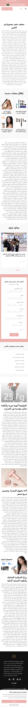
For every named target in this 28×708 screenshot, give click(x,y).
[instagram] (13, 679)
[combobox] (20, 304)
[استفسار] (26, 348)
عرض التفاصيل (21, 103)
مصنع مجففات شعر (19, 370)
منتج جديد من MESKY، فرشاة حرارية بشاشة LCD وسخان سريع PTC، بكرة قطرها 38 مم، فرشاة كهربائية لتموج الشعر (7, 112)
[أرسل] (24, 4)
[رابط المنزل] (20, 8)
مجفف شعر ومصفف (19, 360)
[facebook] (20, 679)
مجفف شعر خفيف (20, 363)
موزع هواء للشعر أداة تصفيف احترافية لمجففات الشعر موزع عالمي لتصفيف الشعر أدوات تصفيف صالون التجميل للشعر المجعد (7, 130)
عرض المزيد (22, 261)
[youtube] (17, 679)
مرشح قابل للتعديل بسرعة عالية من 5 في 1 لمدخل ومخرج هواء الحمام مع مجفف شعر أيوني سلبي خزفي (21, 130)
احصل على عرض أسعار (7, 8)
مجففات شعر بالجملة (19, 366)
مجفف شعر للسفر (20, 354)
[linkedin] (9, 679)
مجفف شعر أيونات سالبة (18, 357)
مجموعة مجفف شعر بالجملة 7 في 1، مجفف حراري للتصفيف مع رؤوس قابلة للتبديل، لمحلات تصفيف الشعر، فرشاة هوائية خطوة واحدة (21, 112)
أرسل (14, 334)
